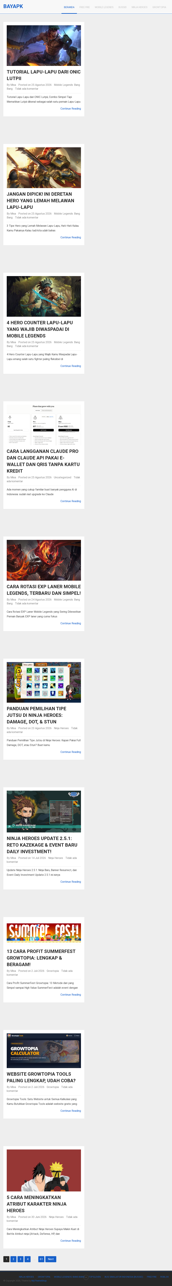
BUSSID (123, 7)
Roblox (164, 1277)
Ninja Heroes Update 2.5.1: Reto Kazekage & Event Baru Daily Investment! (42, 845)
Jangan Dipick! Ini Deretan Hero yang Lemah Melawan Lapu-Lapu (40, 200)
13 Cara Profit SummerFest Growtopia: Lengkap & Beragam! (41, 958)
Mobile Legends (104, 7)
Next (51, 1259)
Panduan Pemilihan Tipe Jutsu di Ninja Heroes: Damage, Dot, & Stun (36, 715)
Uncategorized (62, 477)
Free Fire (84, 7)
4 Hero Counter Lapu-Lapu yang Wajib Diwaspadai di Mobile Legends (40, 329)
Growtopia (159, 7)
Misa (13, 84)
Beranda (69, 7)
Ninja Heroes (139, 7)
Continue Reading (70, 108)
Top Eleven (95, 1277)
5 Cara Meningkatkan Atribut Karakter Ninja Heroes (37, 1204)
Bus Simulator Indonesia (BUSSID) (124, 1277)
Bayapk (13, 6)
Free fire (152, 1277)
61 (41, 1259)
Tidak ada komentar (26, 88)
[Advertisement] (86, 132)
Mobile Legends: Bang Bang (69, 1277)
